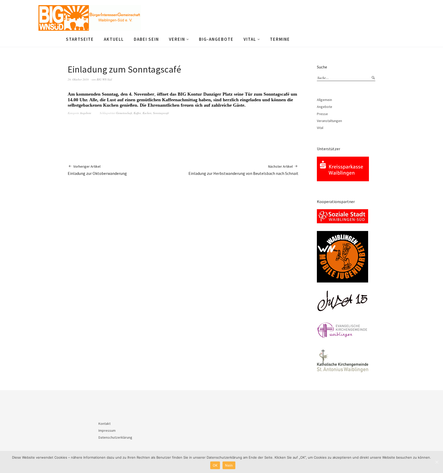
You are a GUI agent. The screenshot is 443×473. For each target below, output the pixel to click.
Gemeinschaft (124, 113)
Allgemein (324, 99)
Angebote (85, 113)
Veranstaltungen (329, 120)
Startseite (80, 39)
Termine (280, 39)
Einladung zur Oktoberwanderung (97, 170)
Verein (177, 39)
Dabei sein (146, 39)
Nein (229, 465)
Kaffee (137, 113)
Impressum (107, 430)
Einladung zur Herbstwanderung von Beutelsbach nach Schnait (243, 170)
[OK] (436, 462)
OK (215, 465)
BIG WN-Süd (104, 79)
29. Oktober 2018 (78, 79)
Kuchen (147, 113)
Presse (322, 114)
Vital (250, 39)
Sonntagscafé (161, 113)
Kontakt (104, 423)
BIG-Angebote (216, 39)
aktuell (114, 39)
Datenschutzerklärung (115, 437)
